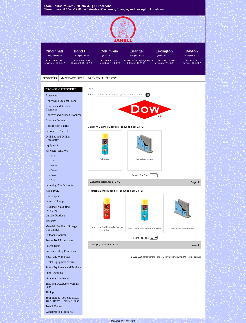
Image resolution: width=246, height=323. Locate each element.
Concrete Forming (56, 120)
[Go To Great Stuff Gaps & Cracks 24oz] (107, 218)
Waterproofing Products (59, 311)
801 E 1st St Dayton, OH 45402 (192, 61)
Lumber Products (55, 215)
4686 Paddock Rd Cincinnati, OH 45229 (81, 61)
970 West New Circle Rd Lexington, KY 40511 (164, 61)
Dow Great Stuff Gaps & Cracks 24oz (107, 228)
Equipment (52, 145)
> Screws (53, 170)
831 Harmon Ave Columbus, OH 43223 (109, 61)
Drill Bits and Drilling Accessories (58, 138)
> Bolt (52, 155)
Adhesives (105, 159)
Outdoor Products (56, 234)
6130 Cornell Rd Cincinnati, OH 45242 (54, 61)
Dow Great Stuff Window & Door (144, 228)
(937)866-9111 (191, 55)
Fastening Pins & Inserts (59, 185)
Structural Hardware (57, 278)
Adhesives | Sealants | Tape (61, 100)
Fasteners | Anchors (57, 150)
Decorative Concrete (57, 131)
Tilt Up (50, 292)
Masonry (51, 220)
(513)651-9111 (82, 55)
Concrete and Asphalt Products (63, 114)
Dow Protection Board (182, 228)
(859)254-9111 (164, 55)
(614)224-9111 (109, 55)
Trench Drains (54, 306)
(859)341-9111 (136, 55)
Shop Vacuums (54, 272)
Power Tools (53, 245)
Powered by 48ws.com (123, 320)
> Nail (52, 180)
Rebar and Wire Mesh (58, 256)
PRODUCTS (50, 78)
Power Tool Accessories (59, 240)
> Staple (52, 175)
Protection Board (144, 159)
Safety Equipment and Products (63, 267)
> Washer (53, 165)
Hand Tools (52, 190)
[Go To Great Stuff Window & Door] (144, 220)
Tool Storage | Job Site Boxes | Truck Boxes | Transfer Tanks (63, 299)
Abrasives (51, 95)
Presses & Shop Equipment (61, 251)
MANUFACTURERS (72, 78)
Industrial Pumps (55, 201)
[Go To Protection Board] (182, 217)
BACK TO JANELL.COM (102, 78)
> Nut (51, 160)
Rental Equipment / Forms (60, 262)
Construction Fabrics (57, 125)
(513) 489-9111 (54, 55)
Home (90, 88)
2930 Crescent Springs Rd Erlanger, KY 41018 (137, 61)
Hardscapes (52, 196)
